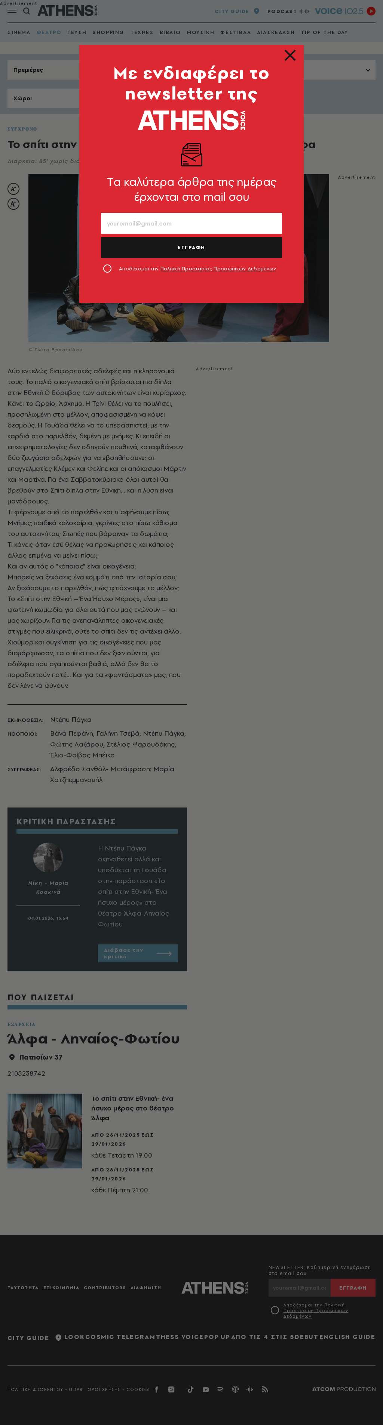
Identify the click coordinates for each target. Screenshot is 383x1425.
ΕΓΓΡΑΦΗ (191, 247)
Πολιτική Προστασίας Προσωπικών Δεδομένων (218, 268)
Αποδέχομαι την (197, 269)
